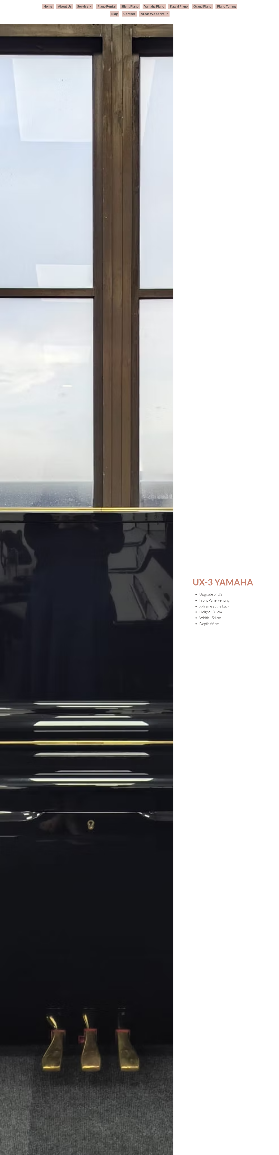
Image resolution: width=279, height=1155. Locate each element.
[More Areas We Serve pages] (167, 14)
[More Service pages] (91, 6)
